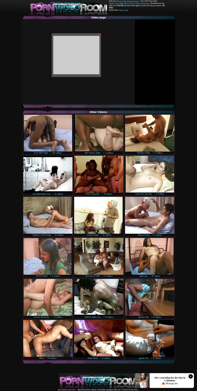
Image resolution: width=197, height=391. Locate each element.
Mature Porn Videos (132, 3)
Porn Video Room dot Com (128, 1)
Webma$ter (133, 390)
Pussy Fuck (123, 10)
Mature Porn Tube (116, 3)
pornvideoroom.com (67, 390)
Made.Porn (145, 3)
